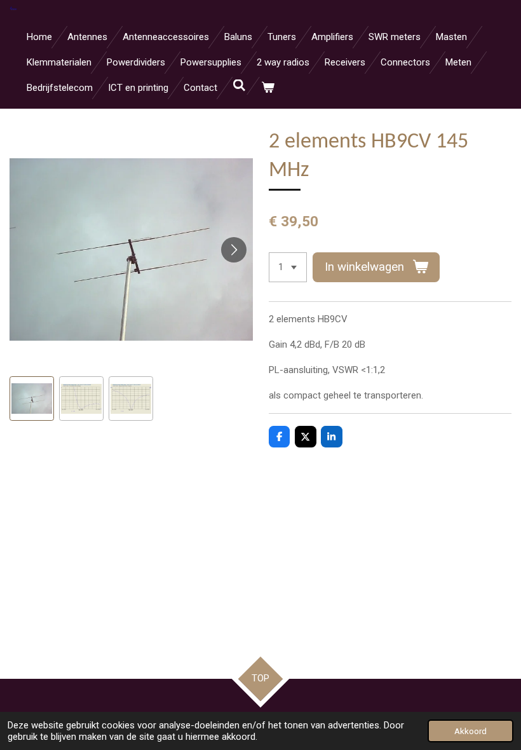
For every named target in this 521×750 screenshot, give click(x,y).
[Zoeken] (239, 86)
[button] (32, 398)
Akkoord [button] (470, 731)
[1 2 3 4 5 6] (288, 267)
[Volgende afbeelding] (234, 249)
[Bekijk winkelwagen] (268, 88)
